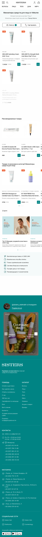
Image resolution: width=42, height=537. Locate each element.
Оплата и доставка (8, 386)
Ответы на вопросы (8, 392)
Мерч (23, 398)
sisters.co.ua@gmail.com (12, 434)
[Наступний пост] (36, 333)
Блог (3, 404)
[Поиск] (7, 2)
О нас (4, 395)
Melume (4, 51)
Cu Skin (4, 144)
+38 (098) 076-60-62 (12, 506)
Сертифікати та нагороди (10, 401)
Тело (23, 392)
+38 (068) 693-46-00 (12, 454)
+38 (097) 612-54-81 (11, 445)
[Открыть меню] (3, 2)
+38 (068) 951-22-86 (12, 457)
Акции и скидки (27, 404)
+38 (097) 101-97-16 (11, 489)
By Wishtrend (25, 191)
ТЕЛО (22, 6)
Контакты (5, 410)
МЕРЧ (37, 6)
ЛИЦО (14, 6)
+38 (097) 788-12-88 (11, 448)
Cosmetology (29, 524)
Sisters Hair (8, 520)
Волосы (24, 386)
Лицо (23, 389)
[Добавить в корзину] (18, 64)
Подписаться (17, 308)
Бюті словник (6, 407)
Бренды (24, 407)
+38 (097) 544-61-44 (11, 495)
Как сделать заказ (8, 389)
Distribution (8, 524)
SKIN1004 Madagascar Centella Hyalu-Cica (14, 191)
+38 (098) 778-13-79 (11, 476)
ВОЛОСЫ (5, 6)
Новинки (25, 401)
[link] (38, 2)
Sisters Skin (28, 520)
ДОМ (29, 6)
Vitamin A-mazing (34, 191)
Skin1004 (4, 191)
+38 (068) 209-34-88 (12, 500)
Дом (23, 395)
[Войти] (34, 2)
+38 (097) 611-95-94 (11, 482)
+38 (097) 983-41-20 (12, 451)
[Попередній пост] (6, 333)
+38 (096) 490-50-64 (12, 460)
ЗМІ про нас (6, 398)
